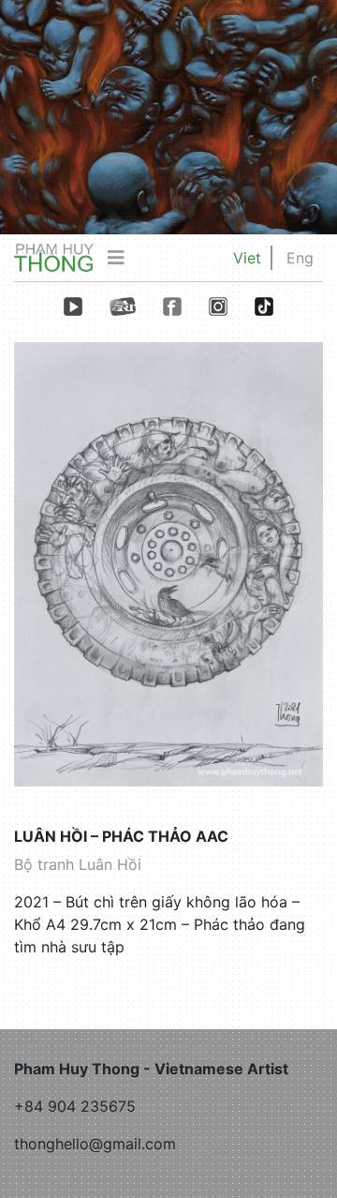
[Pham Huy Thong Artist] (54, 256)
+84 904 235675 (75, 1106)
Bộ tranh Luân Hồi (77, 864)
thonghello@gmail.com (95, 1143)
